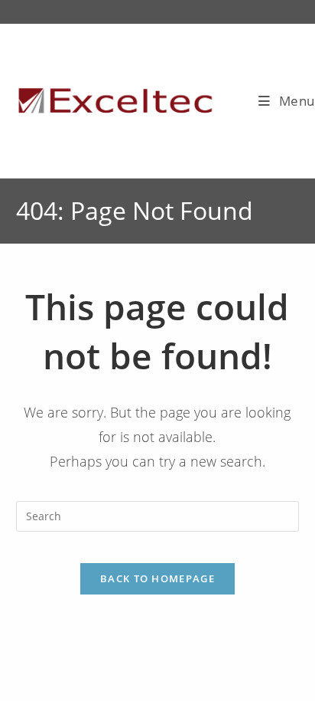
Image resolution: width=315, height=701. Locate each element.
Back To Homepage (157, 578)
